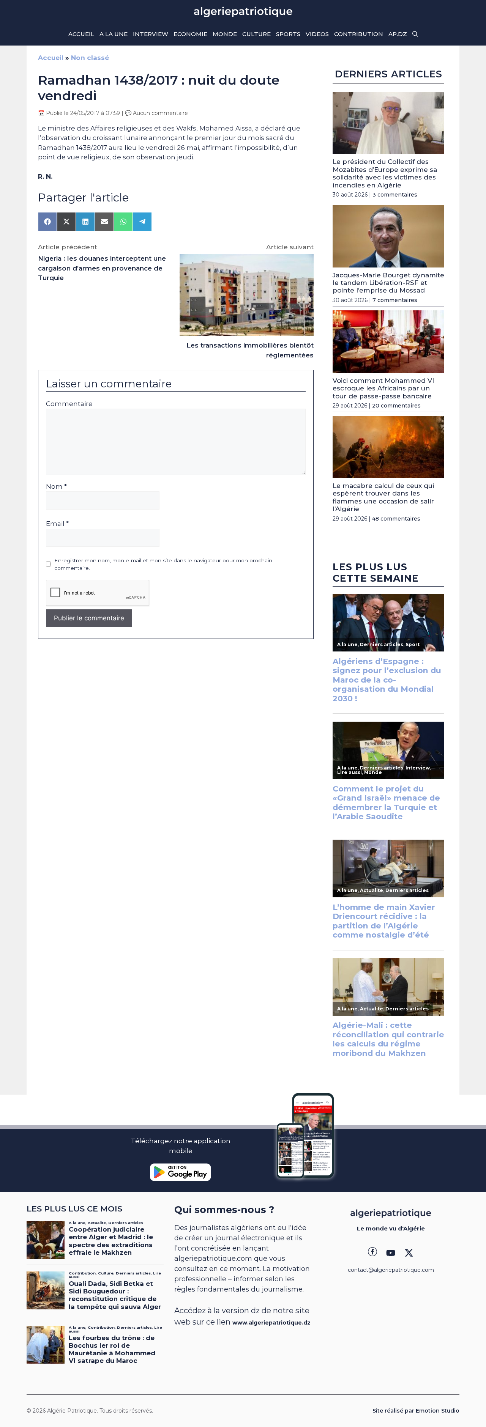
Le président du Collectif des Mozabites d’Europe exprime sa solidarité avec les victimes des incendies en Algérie (385, 173)
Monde (225, 34)
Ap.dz (397, 34)
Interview (150, 34)
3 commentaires (394, 194)
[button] (415, 34)
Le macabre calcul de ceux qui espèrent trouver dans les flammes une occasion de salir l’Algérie (383, 497)
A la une (113, 34)
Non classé (90, 57)
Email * (57, 523)
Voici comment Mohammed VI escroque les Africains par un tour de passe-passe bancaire (383, 388)
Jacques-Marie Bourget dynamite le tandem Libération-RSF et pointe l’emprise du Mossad (388, 282)
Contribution (358, 34)
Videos (317, 34)
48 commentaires (396, 518)
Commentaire (69, 403)
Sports (288, 34)
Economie (190, 34)
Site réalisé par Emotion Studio (415, 1410)
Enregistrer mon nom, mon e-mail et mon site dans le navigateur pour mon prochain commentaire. (163, 564)
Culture (256, 34)
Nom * (56, 486)
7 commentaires (394, 300)
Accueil (81, 34)
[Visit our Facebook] (372, 1253)
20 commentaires (396, 405)
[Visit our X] (409, 1253)
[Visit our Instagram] (391, 1253)
